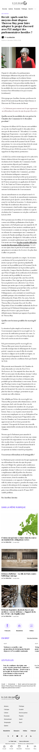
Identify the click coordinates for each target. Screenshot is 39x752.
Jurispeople (7, 722)
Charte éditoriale (24, 741)
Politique (24, 9)
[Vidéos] (31, 626)
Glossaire (16, 731)
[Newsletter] (19, 626)
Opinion (6, 725)
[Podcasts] (7, 626)
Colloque (6, 709)
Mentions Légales (10, 744)
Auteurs (6, 706)
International (11, 684)
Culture (6, 713)
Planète (21, 716)
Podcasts (27, 748)
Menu (35, 748)
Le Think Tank (12, 741)
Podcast (33, 731)
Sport (20, 722)
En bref (11, 748)
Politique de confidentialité (25, 744)
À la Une (4, 9)
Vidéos (25, 731)
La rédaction (11, 37)
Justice (10, 9)
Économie (17, 9)
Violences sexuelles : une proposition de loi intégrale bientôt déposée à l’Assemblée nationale (17, 649)
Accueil (4, 748)
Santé (20, 719)
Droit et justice (23, 713)
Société (30, 9)
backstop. (26, 245)
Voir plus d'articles (32, 638)
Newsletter (19, 748)
